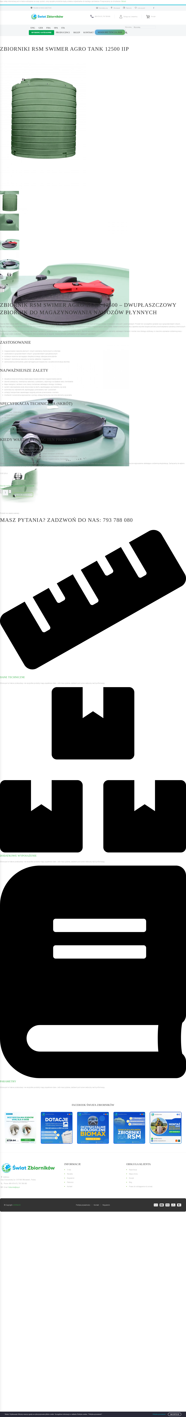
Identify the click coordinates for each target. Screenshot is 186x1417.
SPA (56, 28)
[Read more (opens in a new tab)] (103, 8)
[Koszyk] (148, 16)
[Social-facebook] (153, 8)
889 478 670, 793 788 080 (18, 1183)
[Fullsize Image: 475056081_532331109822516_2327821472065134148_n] (129, 1128)
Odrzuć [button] (123, 1)
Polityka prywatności (159, 1414)
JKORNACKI (17, 1205)
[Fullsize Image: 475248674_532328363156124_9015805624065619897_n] (57, 1128)
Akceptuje (174, 1414)
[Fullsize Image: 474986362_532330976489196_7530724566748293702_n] (93, 1128)
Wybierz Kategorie (41, 33)
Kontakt (88, 32)
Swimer (2, 488)
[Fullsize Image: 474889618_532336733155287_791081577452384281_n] (165, 1128)
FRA (48, 28)
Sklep (76, 32)
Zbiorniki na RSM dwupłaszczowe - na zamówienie (17, 486)
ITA (63, 28)
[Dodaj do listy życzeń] (2, 479)
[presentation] (1, 290)
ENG (33, 28)
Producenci (63, 32)
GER (41, 28)
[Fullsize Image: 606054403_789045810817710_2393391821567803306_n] (20, 1128)
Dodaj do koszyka (23, 494)
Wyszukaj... (129, 27)
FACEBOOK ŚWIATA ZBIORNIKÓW (93, 1105)
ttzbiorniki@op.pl (14, 1187)
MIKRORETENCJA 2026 (110, 32)
